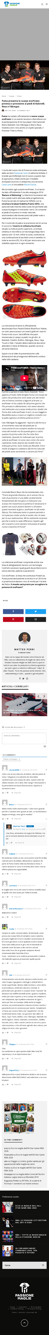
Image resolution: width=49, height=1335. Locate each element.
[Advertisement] (24, 34)
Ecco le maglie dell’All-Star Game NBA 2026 (28, 1207)
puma (6, 601)
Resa (23, 829)
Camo (25, 173)
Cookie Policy (17, 1309)
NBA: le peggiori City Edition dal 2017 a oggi (31, 1221)
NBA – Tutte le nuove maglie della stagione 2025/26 (31, 1236)
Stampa (17, 173)
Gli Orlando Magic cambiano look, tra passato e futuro (26, 1250)
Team (12, 1307)
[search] (43, 1265)
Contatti (23, 1307)
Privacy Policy (35, 1309)
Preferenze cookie (10, 1196)
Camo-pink (7, 184)
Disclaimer (36, 1307)
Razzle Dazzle (30, 184)
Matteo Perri (10, 110)
